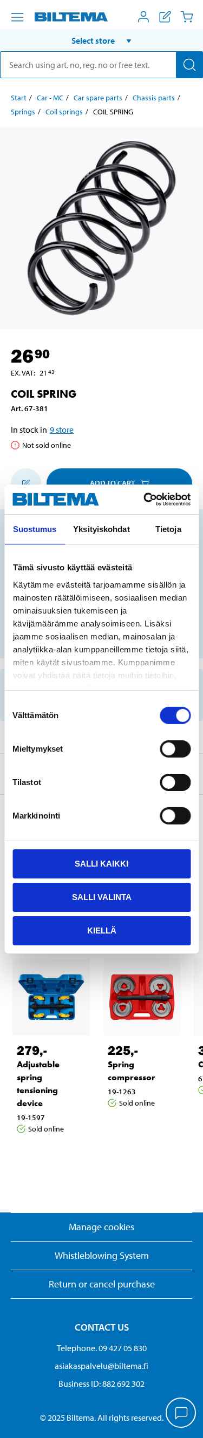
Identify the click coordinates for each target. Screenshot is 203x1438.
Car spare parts (98, 98)
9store (62, 429)
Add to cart (112, 483)
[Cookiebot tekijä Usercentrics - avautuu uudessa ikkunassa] (145, 499)
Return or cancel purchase (102, 1284)
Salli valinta (102, 897)
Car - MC (50, 98)
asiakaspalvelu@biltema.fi (101, 1365)
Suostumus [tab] (35, 529)
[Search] (189, 64)
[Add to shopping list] (26, 483)
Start (19, 98)
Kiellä (101, 930)
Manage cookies (101, 1227)
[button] (101, 40)
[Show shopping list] (165, 17)
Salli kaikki (101, 863)
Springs (23, 112)
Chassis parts (154, 98)
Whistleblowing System (102, 1255)
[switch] (175, 749)
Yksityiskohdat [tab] (101, 529)
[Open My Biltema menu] (143, 17)
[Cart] (187, 17)
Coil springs (64, 112)
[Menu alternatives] (17, 17)
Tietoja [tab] (168, 529)
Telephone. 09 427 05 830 (102, 1347)
